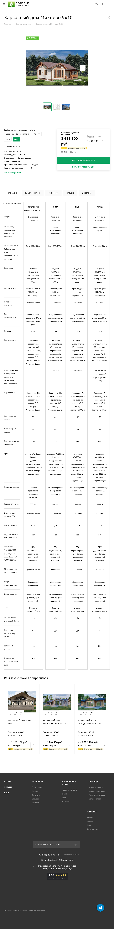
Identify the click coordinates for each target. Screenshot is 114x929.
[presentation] (4, 719)
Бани (64, 798)
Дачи (64, 794)
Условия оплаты (96, 787)
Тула (89, 825)
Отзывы (70, 193)
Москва (90, 817)
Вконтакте (50, 894)
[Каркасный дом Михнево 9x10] (57, 67)
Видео (53, 193)
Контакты (36, 803)
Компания (37, 781)
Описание (12, 193)
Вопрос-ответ (95, 799)
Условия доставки (97, 791)
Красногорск (92, 829)
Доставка (86, 193)
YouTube (57, 894)
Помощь (93, 781)
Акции (7, 781)
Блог (6, 793)
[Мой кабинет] (110, 4)
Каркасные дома (69, 790)
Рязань (90, 821)
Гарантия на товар (97, 795)
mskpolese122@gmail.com (59, 860)
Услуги (8, 787)
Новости (35, 791)
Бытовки (66, 801)
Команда (36, 795)
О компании (37, 787)
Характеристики (32, 193)
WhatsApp (64, 894)
